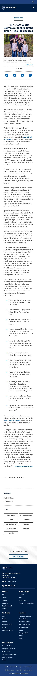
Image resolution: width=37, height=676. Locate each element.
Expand (28, 65)
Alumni (26, 524)
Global (11, 519)
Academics (18, 18)
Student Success (26, 515)
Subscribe (18, 556)
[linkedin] (22, 75)
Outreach (26, 528)
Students (26, 519)
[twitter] (14, 75)
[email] (30, 75)
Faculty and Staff (11, 524)
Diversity (11, 533)
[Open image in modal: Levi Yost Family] (18, 45)
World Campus (11, 528)
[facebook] (6, 75)
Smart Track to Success (12, 420)
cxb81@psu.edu (8, 501)
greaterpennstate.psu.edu (24, 466)
